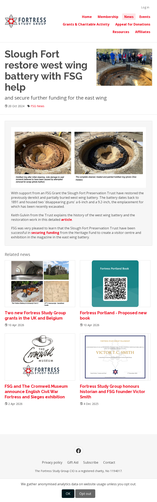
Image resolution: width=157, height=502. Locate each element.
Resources (121, 32)
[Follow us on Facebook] (78, 450)
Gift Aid (72, 462)
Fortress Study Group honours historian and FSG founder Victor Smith (112, 391)
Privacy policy (52, 462)
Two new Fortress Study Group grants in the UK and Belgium (35, 315)
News (128, 16)
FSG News (37, 106)
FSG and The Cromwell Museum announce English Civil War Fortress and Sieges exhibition (36, 391)
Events (144, 16)
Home (87, 16)
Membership (108, 16)
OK (68, 493)
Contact (109, 462)
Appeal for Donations (132, 24)
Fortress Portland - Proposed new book (113, 315)
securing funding (45, 232)
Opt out (85, 493)
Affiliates (142, 32)
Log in (145, 7)
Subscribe (90, 462)
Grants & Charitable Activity (86, 24)
